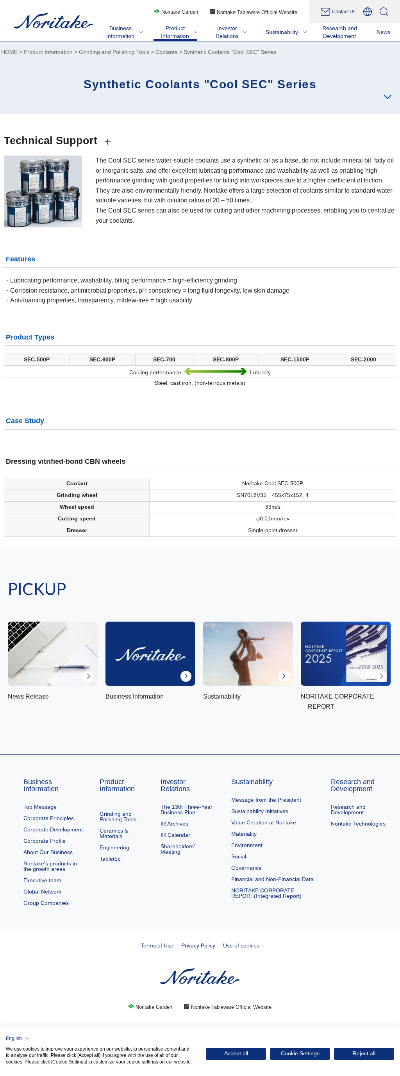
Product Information (48, 52)
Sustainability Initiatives (259, 811)
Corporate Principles (48, 818)
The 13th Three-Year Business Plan (186, 809)
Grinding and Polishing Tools (114, 52)
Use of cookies (241, 945)
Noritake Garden (179, 12)
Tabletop (110, 859)
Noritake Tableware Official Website (257, 12)
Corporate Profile (44, 841)
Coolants (166, 52)
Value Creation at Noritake (263, 822)
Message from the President (266, 800)
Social (238, 856)
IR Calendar (175, 835)
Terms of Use (157, 945)
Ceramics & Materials (114, 833)
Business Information (41, 785)
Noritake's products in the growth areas (50, 866)
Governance (246, 868)
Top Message (40, 807)
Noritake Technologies (358, 823)
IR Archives (174, 823)
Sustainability (252, 782)
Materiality (244, 834)
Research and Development (353, 785)
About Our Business (48, 852)
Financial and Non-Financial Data (272, 879)
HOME (9, 52)
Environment (246, 845)
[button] (18, 1038)
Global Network (42, 891)
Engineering (114, 847)
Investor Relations (175, 785)
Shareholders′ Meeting (178, 849)
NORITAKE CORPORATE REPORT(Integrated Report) (266, 893)
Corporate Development (53, 829)
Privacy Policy (198, 945)
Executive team (42, 880)
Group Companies (46, 903)
